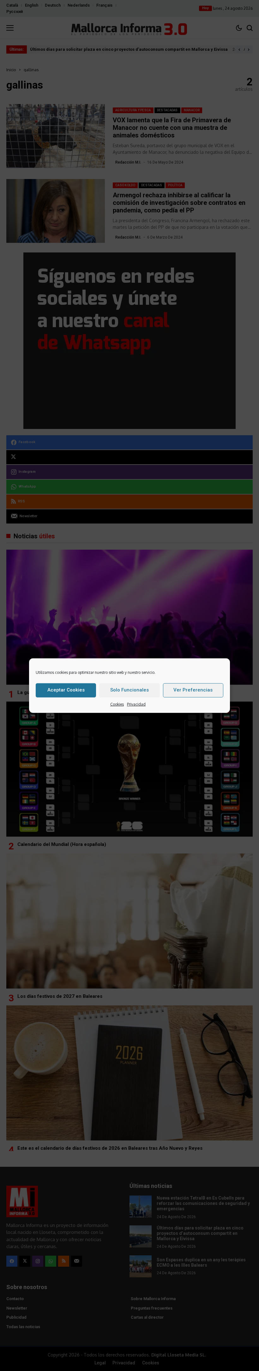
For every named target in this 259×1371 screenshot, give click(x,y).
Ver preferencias (193, 690)
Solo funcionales (129, 690)
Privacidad (136, 704)
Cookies (117, 704)
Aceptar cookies (66, 690)
